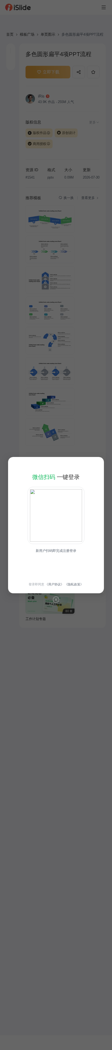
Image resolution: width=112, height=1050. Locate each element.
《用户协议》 (54, 584)
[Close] (56, 599)
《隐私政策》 (74, 584)
